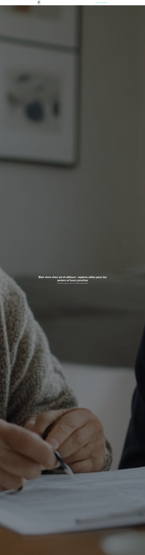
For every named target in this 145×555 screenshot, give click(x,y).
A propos (97, 2)
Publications (104, 2)
